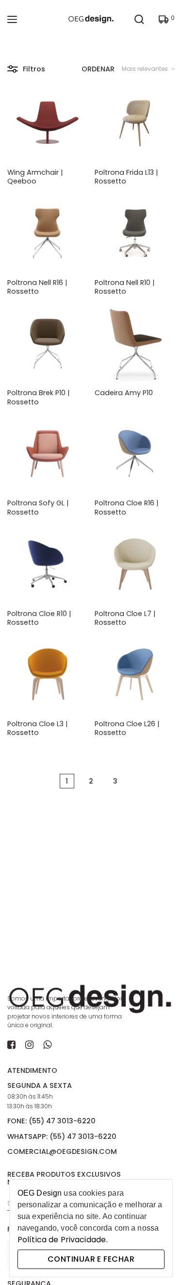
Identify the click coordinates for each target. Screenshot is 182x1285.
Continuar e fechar (91, 1259)
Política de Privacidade (61, 1239)
